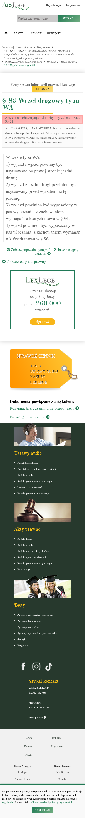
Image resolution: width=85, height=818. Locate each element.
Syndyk (21, 639)
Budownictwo (22, 779)
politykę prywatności (60, 802)
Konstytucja (23, 569)
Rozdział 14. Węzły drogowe (62, 61)
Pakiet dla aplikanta (27, 462)
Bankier (62, 779)
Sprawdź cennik (35, 356)
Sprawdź (42, 321)
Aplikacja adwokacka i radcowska (35, 614)
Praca (28, 754)
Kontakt (28, 746)
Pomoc (28, 737)
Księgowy (22, 645)
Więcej (55, 33)
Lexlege (22, 772)
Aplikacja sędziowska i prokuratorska (37, 633)
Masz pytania (36, 717)
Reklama (56, 737)
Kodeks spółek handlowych (31, 557)
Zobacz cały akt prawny (26, 261)
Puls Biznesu (63, 772)
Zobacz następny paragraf (56, 251)
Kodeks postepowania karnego (33, 493)
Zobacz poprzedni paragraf (29, 249)
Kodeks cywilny (25, 475)
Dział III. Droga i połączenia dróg (23, 61)
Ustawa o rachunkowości (30, 487)
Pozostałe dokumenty (28, 417)
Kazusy (37, 376)
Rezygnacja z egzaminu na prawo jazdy (42, 408)
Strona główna (24, 47)
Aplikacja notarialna (28, 627)
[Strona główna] (6, 34)
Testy (18, 33)
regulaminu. (8, 802)
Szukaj (68, 18)
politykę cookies (38, 802)
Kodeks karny (24, 538)
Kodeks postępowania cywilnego (34, 481)
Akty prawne (43, 47)
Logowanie (73, 5)
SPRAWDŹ (42, 89)
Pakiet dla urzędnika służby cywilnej (36, 468)
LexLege (38, 381)
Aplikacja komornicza (29, 620)
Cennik (36, 33)
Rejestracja (53, 5)
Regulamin (57, 746)
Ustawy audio (44, 371)
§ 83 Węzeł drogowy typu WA (19, 65)
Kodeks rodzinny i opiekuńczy (33, 551)
